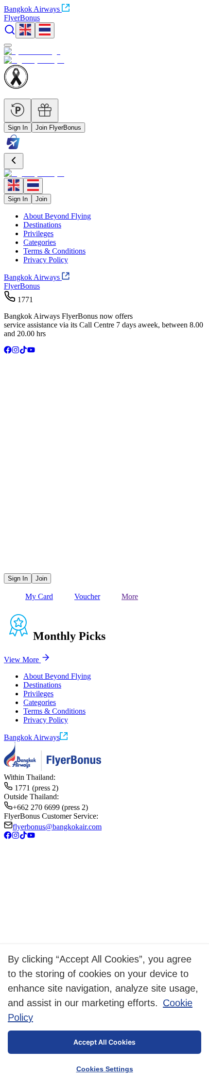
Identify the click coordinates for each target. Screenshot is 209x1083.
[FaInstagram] (15, 351)
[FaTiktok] (23, 351)
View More (21, 659)
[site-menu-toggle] (8, 45)
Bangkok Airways (32, 9)
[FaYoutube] (31, 351)
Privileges (38, 233)
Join (41, 199)
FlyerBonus (22, 286)
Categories (39, 242)
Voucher (87, 596)
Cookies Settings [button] (104, 1069)
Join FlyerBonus (58, 127)
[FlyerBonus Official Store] (13, 148)
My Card (39, 596)
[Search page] (10, 33)
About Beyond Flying (57, 216)
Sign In (18, 127)
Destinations (42, 225)
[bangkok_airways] (104, 554)
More (130, 596)
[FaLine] (10, 569)
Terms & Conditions (54, 251)
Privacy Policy (45, 260)
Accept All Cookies (104, 1042)
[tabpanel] (104, 658)
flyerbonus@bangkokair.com (57, 827)
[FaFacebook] (8, 351)
